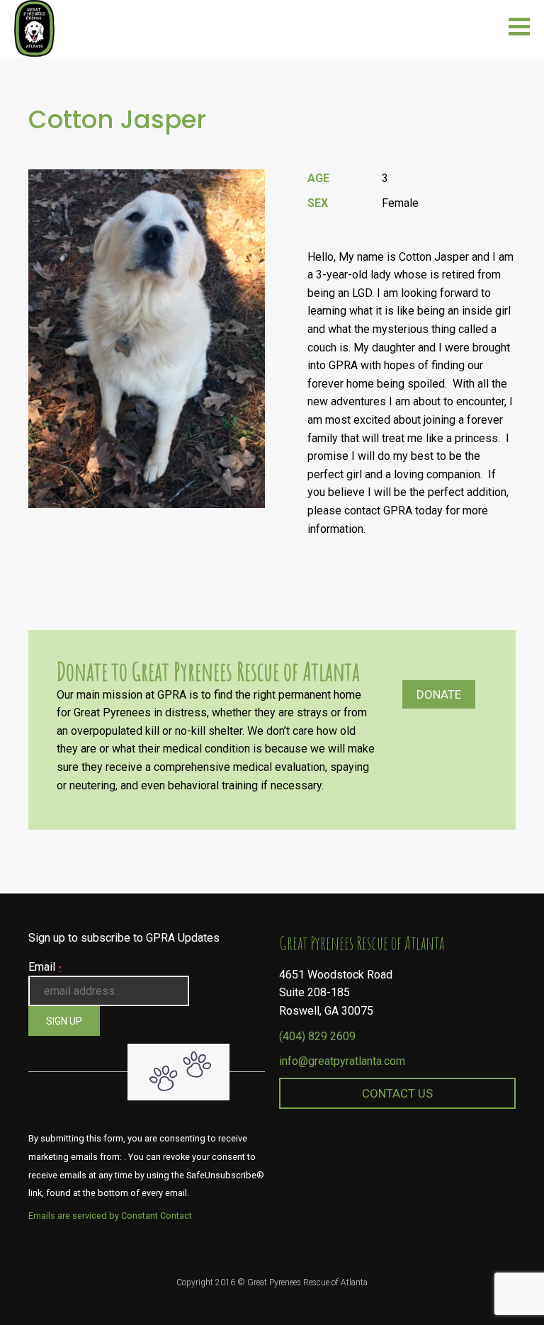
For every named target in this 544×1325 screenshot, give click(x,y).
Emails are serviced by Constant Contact (110, 1215)
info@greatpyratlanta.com (342, 1061)
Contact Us (397, 1093)
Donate (438, 694)
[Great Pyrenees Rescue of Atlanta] (34, 27)
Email (45, 967)
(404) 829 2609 (317, 1036)
